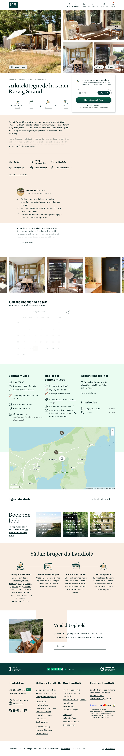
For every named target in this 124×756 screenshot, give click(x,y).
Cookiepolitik (69, 725)
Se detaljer (107, 84)
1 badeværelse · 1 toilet (23, 390)
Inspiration (76, 6)
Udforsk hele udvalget (102, 499)
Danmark (22, 79)
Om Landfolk (72, 683)
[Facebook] (14, 710)
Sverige (28, 584)
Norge (21, 584)
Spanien (27, 586)
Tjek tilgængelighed (93, 100)
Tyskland (14, 586)
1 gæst (103, 93)
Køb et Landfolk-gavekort (74, 699)
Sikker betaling (43, 727)
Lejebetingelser (70, 718)
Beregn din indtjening (46, 697)
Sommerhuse (12, 79)
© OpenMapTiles (99, 488)
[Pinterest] (17, 710)
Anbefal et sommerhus (46, 693)
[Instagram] (10, 710)
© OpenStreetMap (110, 488)
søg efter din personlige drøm (18, 533)
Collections (41, 718)
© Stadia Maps (90, 488)
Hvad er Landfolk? (71, 690)
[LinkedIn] (25, 710)
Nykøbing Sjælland (40, 79)
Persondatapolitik (71, 721)
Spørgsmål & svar (21, 700)
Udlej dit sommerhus (46, 690)
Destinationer (42, 722)
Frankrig (13, 584)
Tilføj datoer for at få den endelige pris (93, 107)
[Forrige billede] (9, 504)
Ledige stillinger (70, 710)
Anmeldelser (42, 733)
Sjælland (29, 79)
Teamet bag (68, 706)
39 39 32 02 (17, 689)
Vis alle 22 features (18, 174)
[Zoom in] (112, 430)
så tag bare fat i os (20, 601)
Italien (25, 581)
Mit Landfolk (42, 705)
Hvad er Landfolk (102, 683)
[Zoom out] (112, 434)
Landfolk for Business (46, 708)
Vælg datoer (18, 417)
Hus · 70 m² (18, 382)
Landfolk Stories (43, 712)
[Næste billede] (115, 504)
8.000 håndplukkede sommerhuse (100, 696)
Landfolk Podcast (44, 715)
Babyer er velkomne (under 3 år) (62, 401)
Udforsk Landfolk (48, 683)
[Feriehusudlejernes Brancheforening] (107, 669)
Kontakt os (18, 703)
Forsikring (67, 714)
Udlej (84, 6)
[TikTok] (21, 710)
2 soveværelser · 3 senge (24, 386)
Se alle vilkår (87, 393)
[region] (62, 458)
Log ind (112, 6)
